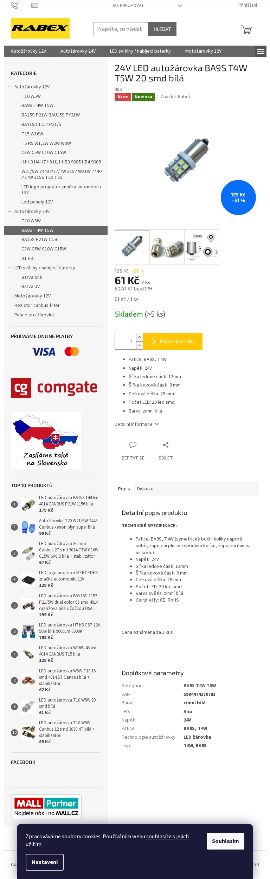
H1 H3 (27, 258)
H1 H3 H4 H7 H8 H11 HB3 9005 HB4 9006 (61, 162)
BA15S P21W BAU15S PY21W (50, 115)
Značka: (175, 96)
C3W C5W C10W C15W (43, 152)
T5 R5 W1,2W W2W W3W (46, 143)
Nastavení (45, 862)
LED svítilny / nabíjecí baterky (44, 267)
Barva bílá (31, 277)
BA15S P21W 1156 (39, 239)
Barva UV (30, 286)
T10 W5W (31, 96)
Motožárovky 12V (32, 296)
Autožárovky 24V (32, 211)
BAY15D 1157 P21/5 (41, 124)
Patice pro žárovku (34, 314)
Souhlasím (225, 841)
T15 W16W (32, 133)
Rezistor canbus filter (37, 305)
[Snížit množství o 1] (139, 345)
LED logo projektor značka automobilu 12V (61, 189)
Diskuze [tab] (145, 488)
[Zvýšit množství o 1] (139, 337)
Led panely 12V (37, 202)
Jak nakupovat (128, 5)
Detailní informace (134, 424)
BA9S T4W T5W (37, 105)
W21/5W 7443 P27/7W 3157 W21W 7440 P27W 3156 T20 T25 (61, 174)
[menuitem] (28, 51)
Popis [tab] (124, 488)
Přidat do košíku (177, 341)
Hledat (162, 29)
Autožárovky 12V (32, 86)
